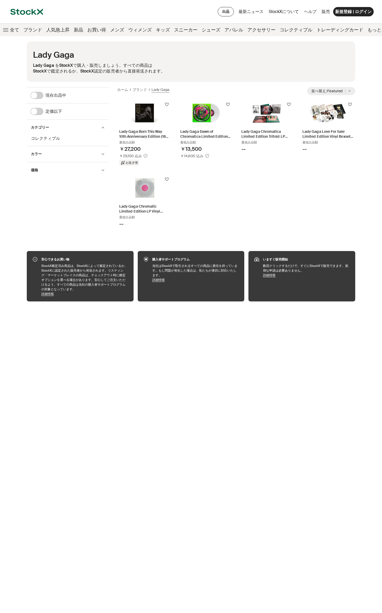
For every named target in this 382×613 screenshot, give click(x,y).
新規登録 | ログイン (353, 11)
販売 (326, 11)
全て (14, 30)
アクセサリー (261, 30)
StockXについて (284, 13)
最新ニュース (251, 11)
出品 (225, 11)
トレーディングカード (340, 30)
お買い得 (96, 30)
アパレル (234, 30)
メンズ (117, 30)
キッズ (163, 30)
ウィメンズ (140, 30)
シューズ (211, 30)
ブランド (32, 30)
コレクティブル (296, 30)
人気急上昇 (58, 30)
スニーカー (185, 30)
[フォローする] (167, 104)
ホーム (122, 89)
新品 (78, 30)
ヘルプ (310, 11)
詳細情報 (84, 294)
